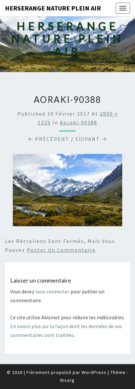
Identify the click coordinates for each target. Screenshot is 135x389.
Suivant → (91, 139)
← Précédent (48, 139)
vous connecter (52, 291)
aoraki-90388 (78, 122)
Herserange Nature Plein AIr (53, 8)
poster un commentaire (61, 250)
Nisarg (67, 380)
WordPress (94, 372)
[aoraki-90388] (67, 192)
